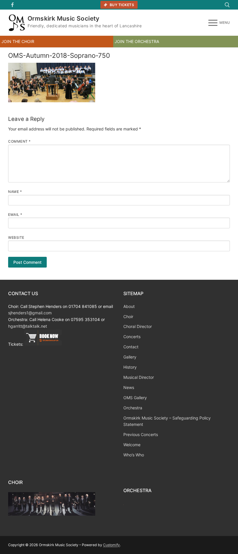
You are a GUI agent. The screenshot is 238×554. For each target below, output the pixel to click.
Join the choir (17, 41)
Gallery (129, 356)
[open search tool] (227, 5)
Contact (130, 346)
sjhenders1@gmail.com (30, 312)
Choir (128, 316)
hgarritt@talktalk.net (27, 326)
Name (15, 191)
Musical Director (138, 377)
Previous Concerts (140, 434)
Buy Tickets (121, 5)
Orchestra (132, 407)
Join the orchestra (137, 41)
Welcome (131, 444)
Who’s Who (133, 454)
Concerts (131, 336)
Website (16, 237)
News (128, 387)
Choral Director (137, 326)
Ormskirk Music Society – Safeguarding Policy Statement (167, 421)
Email (15, 214)
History (130, 367)
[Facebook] (12, 4)
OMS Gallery (135, 397)
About (129, 306)
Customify (111, 545)
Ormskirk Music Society (64, 18)
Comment (19, 141)
